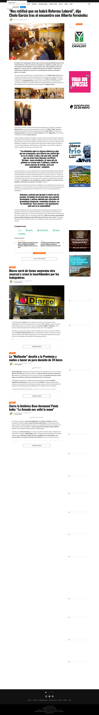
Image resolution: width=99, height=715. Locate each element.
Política (28, 4)
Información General (43, 4)
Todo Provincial (18, 282)
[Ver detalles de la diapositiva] (80, 82)
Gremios (66, 4)
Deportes (61, 4)
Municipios (34, 4)
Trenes (71, 4)
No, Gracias (15, 7)
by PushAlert (11, 8)
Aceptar (23, 7)
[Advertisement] (79, 59)
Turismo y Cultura (53, 4)
